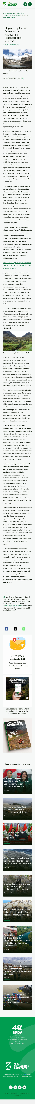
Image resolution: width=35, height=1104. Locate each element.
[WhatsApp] (24, 629)
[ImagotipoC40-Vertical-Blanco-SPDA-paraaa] (17, 1025)
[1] (23, 78)
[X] (15, 629)
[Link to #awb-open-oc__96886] (25, 4)
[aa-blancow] (17, 1063)
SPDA (15, 1093)
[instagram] (20, 1087)
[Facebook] (7, 629)
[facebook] (11, 1087)
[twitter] (15, 1087)
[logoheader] (10, 3)
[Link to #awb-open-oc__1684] (30, 4)
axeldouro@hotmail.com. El (13, 606)
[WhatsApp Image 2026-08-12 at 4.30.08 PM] (17, 719)
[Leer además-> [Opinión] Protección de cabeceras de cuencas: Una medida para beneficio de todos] (17, 265)
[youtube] (24, 1087)
